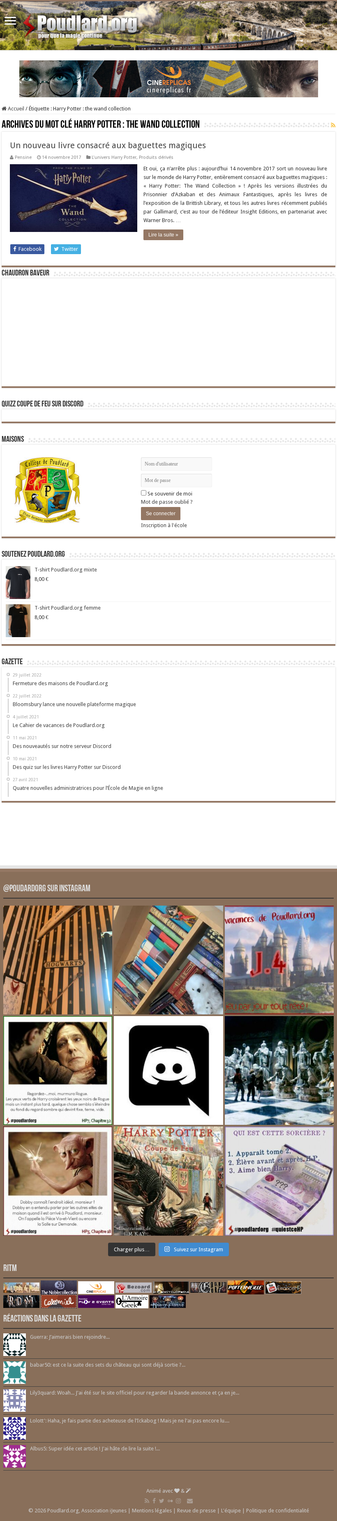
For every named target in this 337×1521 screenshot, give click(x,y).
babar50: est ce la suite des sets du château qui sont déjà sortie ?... (107, 1365)
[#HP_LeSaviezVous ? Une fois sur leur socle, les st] (279, 1070)
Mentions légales (152, 1510)
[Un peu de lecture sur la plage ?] (168, 960)
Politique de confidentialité (277, 1510)
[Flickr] (170, 1501)
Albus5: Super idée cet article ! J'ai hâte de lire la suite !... (95, 1448)
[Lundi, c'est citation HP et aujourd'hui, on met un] (57, 1180)
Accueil (15, 109)
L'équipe (231, 1510)
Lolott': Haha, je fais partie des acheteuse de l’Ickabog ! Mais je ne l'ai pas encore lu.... (129, 1421)
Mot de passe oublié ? (167, 502)
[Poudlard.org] (81, 24)
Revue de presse (196, 1510)
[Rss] (147, 1501)
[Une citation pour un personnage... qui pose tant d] (57, 1070)
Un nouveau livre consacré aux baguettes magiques (108, 145)
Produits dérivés (156, 157)
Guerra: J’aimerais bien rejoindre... (70, 1337)
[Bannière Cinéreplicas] (168, 78)
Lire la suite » (163, 235)
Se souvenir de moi (169, 494)
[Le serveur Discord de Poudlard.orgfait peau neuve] (168, 1070)
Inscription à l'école (164, 525)
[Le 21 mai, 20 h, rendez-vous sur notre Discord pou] (168, 1180)
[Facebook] (154, 1501)
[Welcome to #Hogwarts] (57, 960)
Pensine (23, 157)
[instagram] (178, 1501)
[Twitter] (161, 1501)
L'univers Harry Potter (114, 157)
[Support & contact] (190, 1501)
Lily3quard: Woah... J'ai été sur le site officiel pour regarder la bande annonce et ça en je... (134, 1393)
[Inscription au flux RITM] (333, 125)
